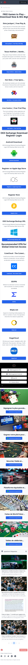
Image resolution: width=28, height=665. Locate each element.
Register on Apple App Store (14, 168)
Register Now (14, 195)
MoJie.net (14, 310)
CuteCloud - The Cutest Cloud (14, 253)
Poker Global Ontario (8, 11)
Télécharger (23, 2)
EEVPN (14, 281)
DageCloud (14, 338)
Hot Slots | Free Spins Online (14, 80)
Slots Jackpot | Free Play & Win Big (14, 23)
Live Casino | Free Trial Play (14, 108)
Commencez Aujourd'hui (14, 412)
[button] (11, 643)
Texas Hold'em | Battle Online (14, 51)
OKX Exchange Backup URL (14, 221)
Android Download (14, 142)
